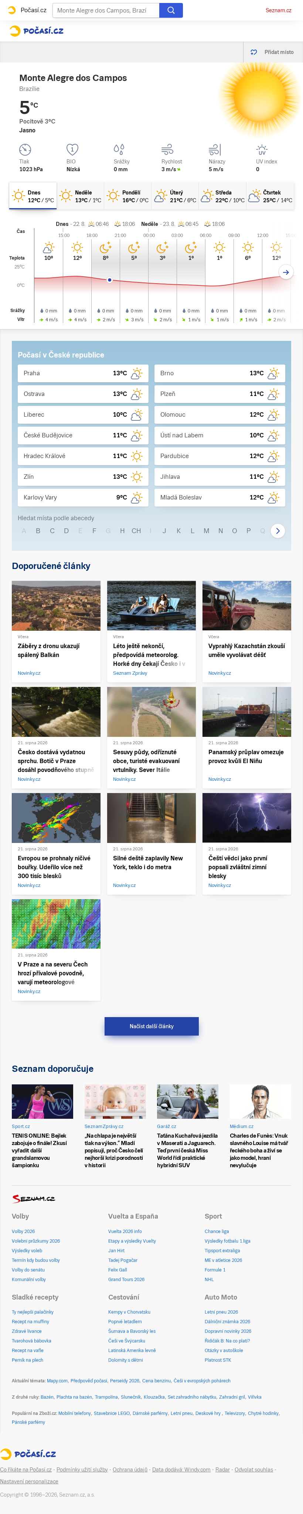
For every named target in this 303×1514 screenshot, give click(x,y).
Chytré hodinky (263, 1413)
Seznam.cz (279, 10)
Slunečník (131, 1397)
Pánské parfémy (28, 1422)
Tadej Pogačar (122, 1260)
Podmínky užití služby (82, 1470)
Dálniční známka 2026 (227, 1321)
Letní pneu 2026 (221, 1312)
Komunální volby (29, 1279)
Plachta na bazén (74, 1397)
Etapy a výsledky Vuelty (132, 1241)
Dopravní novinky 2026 (228, 1331)
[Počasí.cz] (36, 31)
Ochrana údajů (130, 1470)
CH (136, 531)
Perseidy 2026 (124, 1380)
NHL (209, 1279)
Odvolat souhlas (254, 1470)
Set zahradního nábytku (192, 1397)
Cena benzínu (156, 1380)
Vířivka (255, 1397)
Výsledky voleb (27, 1250)
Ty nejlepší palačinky (33, 1312)
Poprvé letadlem (125, 1321)
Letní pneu (182, 1413)
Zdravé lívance (27, 1331)
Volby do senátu (28, 1270)
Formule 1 (215, 1270)
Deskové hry (208, 1413)
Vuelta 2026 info (125, 1231)
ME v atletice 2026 (223, 1260)
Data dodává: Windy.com (181, 1470)
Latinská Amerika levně (132, 1350)
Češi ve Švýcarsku (126, 1341)
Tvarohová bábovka (31, 1341)
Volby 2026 (23, 1231)
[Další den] (286, 272)
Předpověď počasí (89, 1380)
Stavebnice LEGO (112, 1413)
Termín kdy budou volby (36, 1260)
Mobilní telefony (74, 1413)
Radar (222, 1470)
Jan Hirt (116, 1250)
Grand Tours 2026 (126, 1279)
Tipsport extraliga (222, 1250)
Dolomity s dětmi (125, 1360)
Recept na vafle (28, 1350)
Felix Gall (117, 1270)
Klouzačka (154, 1397)
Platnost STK (218, 1360)
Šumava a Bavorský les (132, 1331)
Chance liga (217, 1231)
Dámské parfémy (150, 1413)
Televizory (235, 1413)
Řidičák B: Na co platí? (227, 1341)
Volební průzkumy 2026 (36, 1241)
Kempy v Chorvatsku (129, 1312)
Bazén (47, 1397)
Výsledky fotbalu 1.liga (228, 1241)
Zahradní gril (232, 1397)
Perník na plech (27, 1360)
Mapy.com (57, 1380)
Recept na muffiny (30, 1321)
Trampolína (106, 1397)
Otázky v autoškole (224, 1350)
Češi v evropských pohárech (202, 1380)
